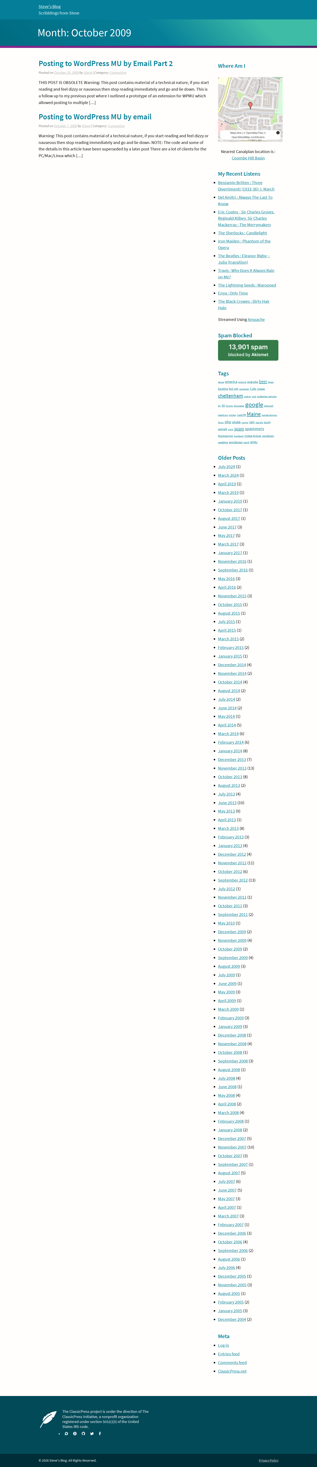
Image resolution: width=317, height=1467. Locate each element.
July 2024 (226, 466)
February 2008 (231, 1121)
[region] (250, 109)
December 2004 (232, 1319)
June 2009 (227, 983)
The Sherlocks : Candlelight (242, 232)
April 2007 (227, 1207)
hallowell (268, 405)
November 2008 (232, 1043)
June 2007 (227, 1190)
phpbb (236, 422)
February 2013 (231, 837)
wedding (223, 442)
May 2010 (226, 923)
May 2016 (226, 578)
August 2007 (229, 1172)
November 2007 (232, 1147)
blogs (271, 382)
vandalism (268, 435)
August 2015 (229, 613)
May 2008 (226, 1095)
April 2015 (227, 630)
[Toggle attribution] (278, 132)
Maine (254, 414)
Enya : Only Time (233, 293)
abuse (221, 382)
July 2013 (226, 794)
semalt (222, 429)
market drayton (269, 415)
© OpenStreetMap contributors (249, 135)
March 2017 (228, 544)
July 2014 (226, 699)
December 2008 (232, 1035)
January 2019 (230, 501)
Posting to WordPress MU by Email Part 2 (106, 63)
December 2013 (232, 759)
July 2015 (226, 621)
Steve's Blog (50, 6)
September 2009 (233, 957)
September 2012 (233, 880)
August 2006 (229, 1259)
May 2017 (226, 535)
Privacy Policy (268, 1460)
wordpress (236, 442)
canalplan (244, 389)
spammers (254, 428)
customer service (266, 396)
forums (229, 405)
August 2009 (229, 966)
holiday (232, 415)
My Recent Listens (239, 173)
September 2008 (233, 1061)
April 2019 (227, 483)
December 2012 (232, 854)
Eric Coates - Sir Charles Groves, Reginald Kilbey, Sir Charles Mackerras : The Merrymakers (246, 218)
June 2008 (227, 1086)
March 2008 (228, 1112)
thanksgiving (225, 435)
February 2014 (231, 742)
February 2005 (231, 1302)
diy (219, 405)
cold (254, 396)
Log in (223, 1345)
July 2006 (226, 1267)
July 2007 (226, 1181)
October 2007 (230, 1155)
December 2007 (232, 1138)
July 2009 (226, 974)
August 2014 (229, 690)
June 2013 (227, 802)
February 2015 (231, 647)
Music (221, 422)
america (231, 381)
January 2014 (230, 750)
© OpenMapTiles (253, 132)
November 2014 (232, 673)
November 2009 (232, 940)
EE (223, 405)
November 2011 (232, 897)
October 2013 (230, 776)
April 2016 (227, 587)
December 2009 (232, 931)
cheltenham (230, 395)
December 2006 (232, 1233)
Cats (253, 389)
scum (267, 422)
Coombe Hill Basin (248, 158)
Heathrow (223, 415)
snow (230, 429)
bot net (233, 389)
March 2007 (228, 1216)
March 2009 (228, 1009)
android (242, 382)
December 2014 (232, 664)
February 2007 (231, 1224)
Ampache (256, 319)
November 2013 (232, 768)
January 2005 (230, 1310)
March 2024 (228, 475)
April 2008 (227, 1104)
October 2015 (230, 604)
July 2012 (226, 888)
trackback (239, 436)
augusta (252, 382)
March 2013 (228, 828)
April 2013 (227, 819)
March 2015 (228, 638)
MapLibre (236, 132)
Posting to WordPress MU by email (95, 117)
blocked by (253, 352)
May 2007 (226, 1198)
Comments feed (232, 1362)
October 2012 (230, 871)
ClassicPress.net (232, 1371)
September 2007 (233, 1164)
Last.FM (241, 415)
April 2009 (227, 1000)
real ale (259, 422)
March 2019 (228, 492)
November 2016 (232, 561)
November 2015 (232, 595)
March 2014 (228, 733)
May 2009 (226, 992)
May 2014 (226, 716)
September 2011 (233, 914)
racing (245, 422)
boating (223, 389)
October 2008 (230, 1052)
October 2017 (230, 509)
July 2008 (226, 1078)
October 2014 (230, 682)
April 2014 (227, 725)
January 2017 (230, 552)
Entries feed (229, 1353)
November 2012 (232, 862)
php (228, 421)
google (254, 404)
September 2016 (233, 570)
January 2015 (230, 656)
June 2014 (227, 708)
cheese (261, 388)
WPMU (253, 442)
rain (252, 422)
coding (247, 396)
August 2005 (229, 1293)
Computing (118, 72)
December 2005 (232, 1276)
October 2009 (230, 949)
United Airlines (253, 435)
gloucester (239, 405)
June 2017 (227, 527)
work (246, 442)
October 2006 (230, 1241)
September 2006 (233, 1250)
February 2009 (231, 1017)
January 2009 (230, 1026)
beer (263, 381)
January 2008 (230, 1129)
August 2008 (229, 1069)
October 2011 (230, 905)
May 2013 (226, 811)
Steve (88, 72)
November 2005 (232, 1284)
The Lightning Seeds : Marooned (247, 285)
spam (239, 428)
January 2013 (230, 845)
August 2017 (229, 518)
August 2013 (229, 785)
